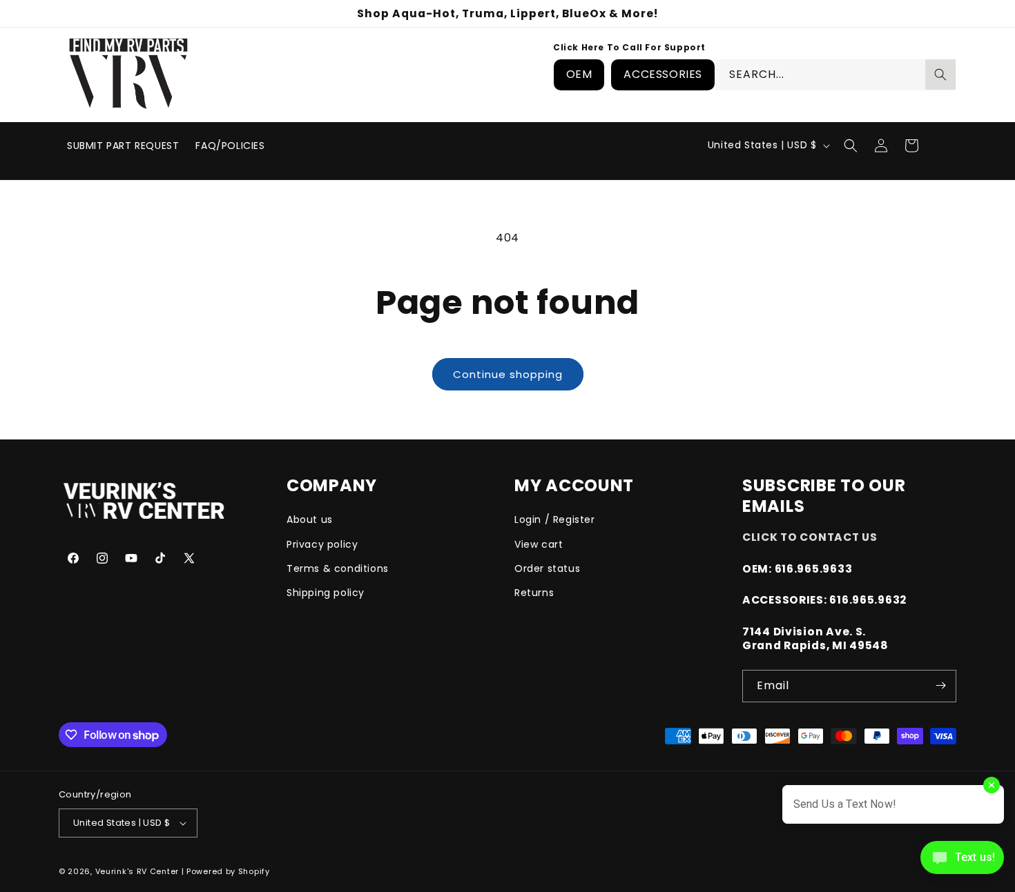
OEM (579, 74)
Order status (547, 568)
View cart (538, 544)
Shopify (254, 871)
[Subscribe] (940, 685)
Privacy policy (322, 544)
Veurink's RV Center (137, 871)
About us (310, 519)
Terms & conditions (338, 568)
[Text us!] (962, 862)
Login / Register (554, 519)
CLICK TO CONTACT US (810, 537)
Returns (534, 592)
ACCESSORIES (663, 74)
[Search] (940, 74)
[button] (850, 145)
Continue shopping (508, 374)
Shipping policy (326, 592)
